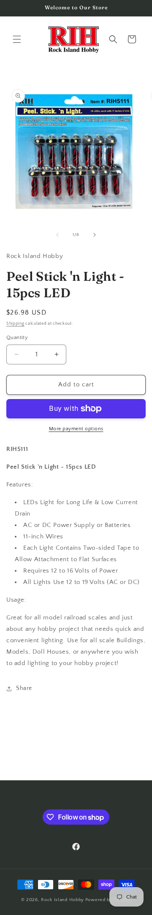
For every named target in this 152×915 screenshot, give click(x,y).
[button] (17, 39)
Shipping (15, 323)
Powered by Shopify (108, 899)
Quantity (17, 337)
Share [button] (24, 688)
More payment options (76, 429)
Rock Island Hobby (62, 899)
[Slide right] (94, 234)
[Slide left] (57, 234)
